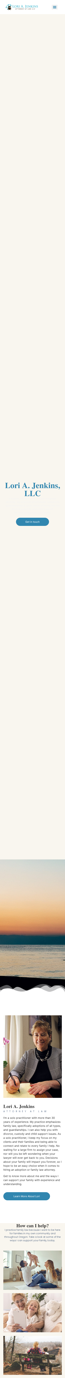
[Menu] (55, 7)
